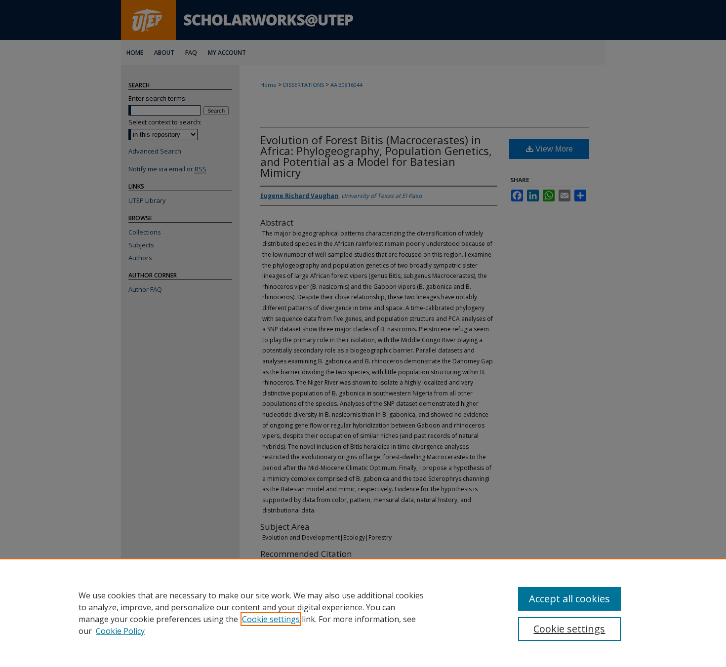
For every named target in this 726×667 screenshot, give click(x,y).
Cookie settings (271, 619)
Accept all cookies (569, 598)
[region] (363, 612)
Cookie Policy (120, 631)
